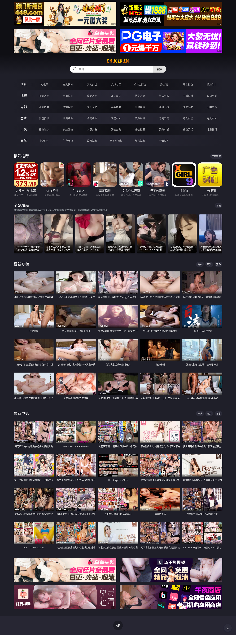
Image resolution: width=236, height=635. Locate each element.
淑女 (209, 413)
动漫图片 (116, 118)
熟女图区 (188, 118)
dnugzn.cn (118, 61)
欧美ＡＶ (92, 96)
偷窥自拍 (44, 118)
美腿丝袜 (140, 118)
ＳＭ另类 (212, 96)
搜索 (159, 69)
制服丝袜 (140, 107)
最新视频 (21, 264)
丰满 (200, 413)
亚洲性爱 (44, 107)
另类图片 (212, 118)
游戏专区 (116, 84)
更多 (218, 264)
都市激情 (44, 129)
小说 (23, 129)
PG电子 (44, 84)
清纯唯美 (164, 118)
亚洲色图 (68, 118)
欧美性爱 (116, 107)
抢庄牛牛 (212, 84)
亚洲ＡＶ (44, 96)
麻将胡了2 (140, 84)
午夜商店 (68, 141)
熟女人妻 (140, 96)
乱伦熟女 (188, 107)
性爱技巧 (212, 129)
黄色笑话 (188, 129)
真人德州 (68, 84)
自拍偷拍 (68, 96)
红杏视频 (140, 141)
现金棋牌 (188, 84)
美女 (200, 264)
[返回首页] (228, 628)
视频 (23, 96)
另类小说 (164, 129)
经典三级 (164, 107)
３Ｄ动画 (116, 96)
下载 (218, 205)
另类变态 (212, 107)
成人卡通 (92, 107)
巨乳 (209, 264)
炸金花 (164, 84)
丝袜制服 (164, 96)
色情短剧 (164, 141)
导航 (23, 141)
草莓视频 (92, 141)
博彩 (23, 84)
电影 (23, 107)
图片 (23, 118)
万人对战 (92, 84)
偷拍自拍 (68, 107)
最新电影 (21, 413)
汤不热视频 (115, 141)
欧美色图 (92, 118)
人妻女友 (92, 129)
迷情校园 (140, 129)
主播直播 (188, 96)
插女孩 (44, 141)
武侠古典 (116, 129)
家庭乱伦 (68, 129)
